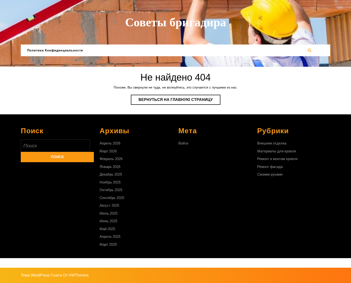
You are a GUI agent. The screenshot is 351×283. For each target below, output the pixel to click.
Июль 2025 (108, 213)
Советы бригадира (175, 22)
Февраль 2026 (111, 159)
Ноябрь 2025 (110, 182)
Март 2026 (108, 151)
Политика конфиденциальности (55, 50)
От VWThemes (76, 275)
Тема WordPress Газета (41, 275)
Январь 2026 (110, 167)
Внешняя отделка (271, 143)
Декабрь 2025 (111, 174)
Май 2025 (107, 229)
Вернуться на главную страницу (179, 101)
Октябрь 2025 (111, 190)
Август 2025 (109, 205)
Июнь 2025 (108, 221)
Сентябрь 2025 (112, 198)
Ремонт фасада (270, 167)
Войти (183, 143)
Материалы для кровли (276, 151)
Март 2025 (108, 244)
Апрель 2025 (110, 236)
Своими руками (269, 174)
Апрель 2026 (110, 143)
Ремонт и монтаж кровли (277, 159)
